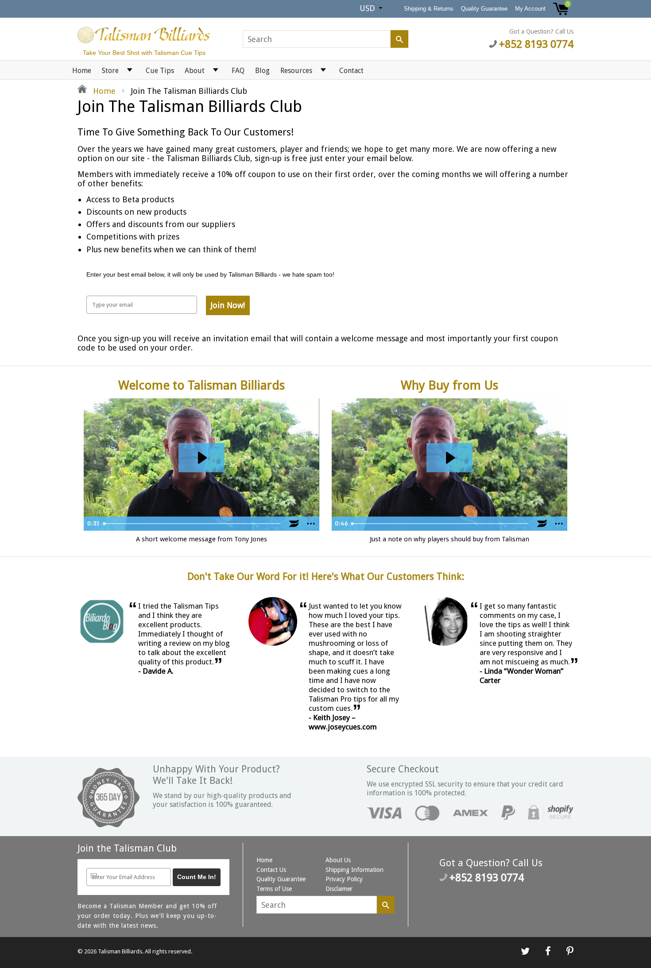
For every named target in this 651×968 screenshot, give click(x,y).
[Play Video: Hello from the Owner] (201, 458)
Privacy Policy (344, 879)
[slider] (192, 524)
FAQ (238, 70)
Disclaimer (339, 888)
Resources (296, 70)
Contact (351, 70)
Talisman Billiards (120, 951)
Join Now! (228, 305)
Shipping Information (355, 869)
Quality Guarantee (484, 8)
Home (81, 70)
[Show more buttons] (310, 524)
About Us (338, 860)
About (195, 70)
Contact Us (271, 869)
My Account (530, 8)
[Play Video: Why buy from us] (449, 458)
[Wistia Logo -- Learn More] (294, 524)
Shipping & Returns (428, 8)
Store (110, 70)
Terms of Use (274, 888)
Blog (262, 70)
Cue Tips (160, 70)
